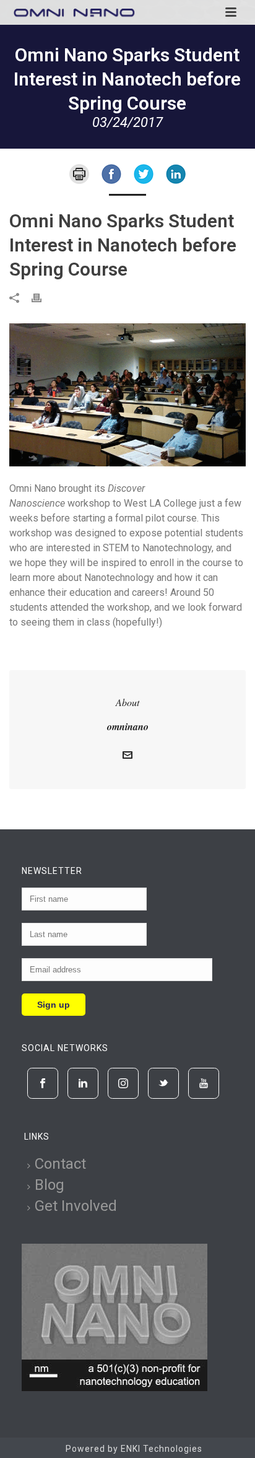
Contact (60, 1163)
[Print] (79, 173)
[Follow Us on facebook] (42, 1083)
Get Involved (76, 1206)
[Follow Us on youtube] (203, 1083)
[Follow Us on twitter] (163, 1083)
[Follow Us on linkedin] (82, 1083)
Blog (49, 1185)
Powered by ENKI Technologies (134, 1449)
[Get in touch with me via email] (127, 756)
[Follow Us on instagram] (123, 1083)
